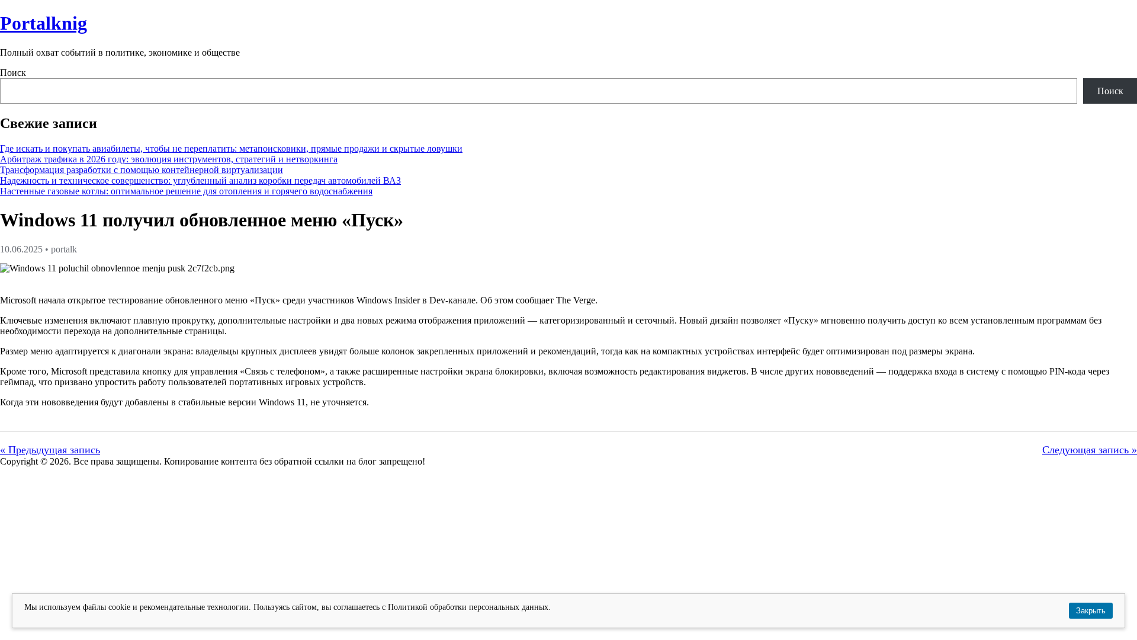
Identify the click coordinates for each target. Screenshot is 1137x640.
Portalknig (43, 23)
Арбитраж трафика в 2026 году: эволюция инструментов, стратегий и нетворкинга (169, 159)
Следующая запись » (1089, 450)
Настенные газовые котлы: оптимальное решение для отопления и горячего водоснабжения (186, 191)
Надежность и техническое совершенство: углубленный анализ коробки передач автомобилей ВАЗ (200, 180)
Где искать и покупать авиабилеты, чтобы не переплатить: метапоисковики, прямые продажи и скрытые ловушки (231, 148)
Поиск (13, 73)
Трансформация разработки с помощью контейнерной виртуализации (141, 170)
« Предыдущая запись (50, 450)
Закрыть (1091, 610)
